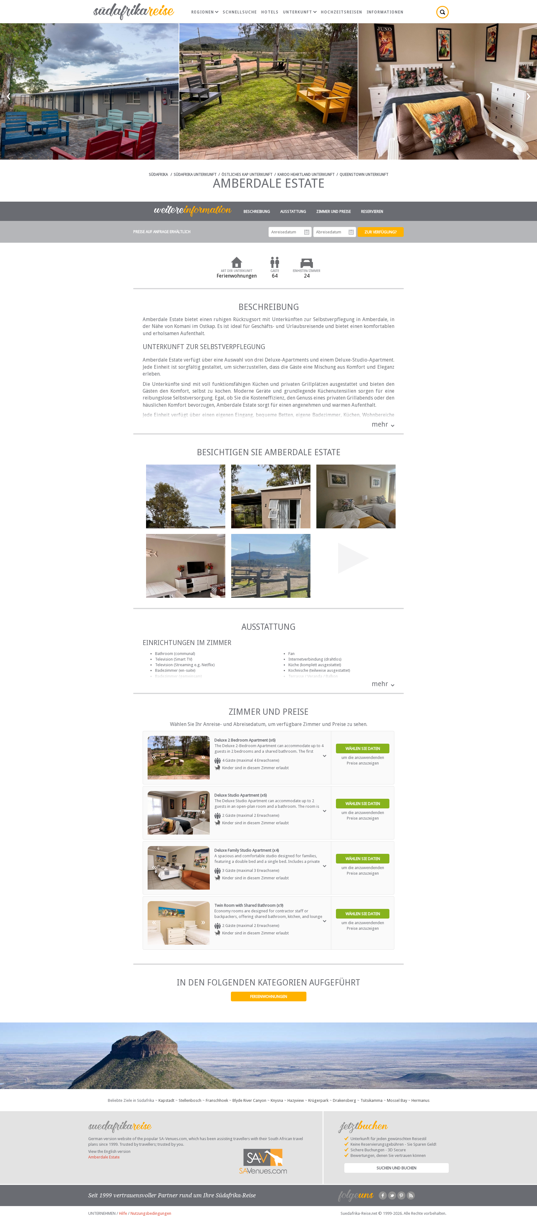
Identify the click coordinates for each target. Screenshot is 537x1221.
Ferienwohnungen (268, 996)
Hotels (270, 12)
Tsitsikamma (371, 1100)
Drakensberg (344, 1100)
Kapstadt (166, 1100)
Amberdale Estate (104, 1157)
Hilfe (123, 1213)
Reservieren (372, 211)
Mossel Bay (397, 1100)
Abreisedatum (351, 232)
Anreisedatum (306, 232)
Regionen (202, 12)
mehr (380, 424)
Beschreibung (257, 211)
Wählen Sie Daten (363, 748)
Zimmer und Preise (333, 211)
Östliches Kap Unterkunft (247, 174)
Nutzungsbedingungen (151, 1213)
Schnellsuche (240, 12)
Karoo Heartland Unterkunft (306, 174)
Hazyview (295, 1100)
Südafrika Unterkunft (195, 174)
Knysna (277, 1100)
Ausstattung (293, 211)
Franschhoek (217, 1100)
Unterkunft (297, 12)
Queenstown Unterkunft (364, 174)
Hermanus (420, 1100)
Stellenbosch (190, 1100)
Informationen (385, 12)
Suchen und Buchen (396, 1168)
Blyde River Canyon (249, 1100)
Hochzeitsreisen (341, 12)
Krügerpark (318, 1100)
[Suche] (442, 12)
